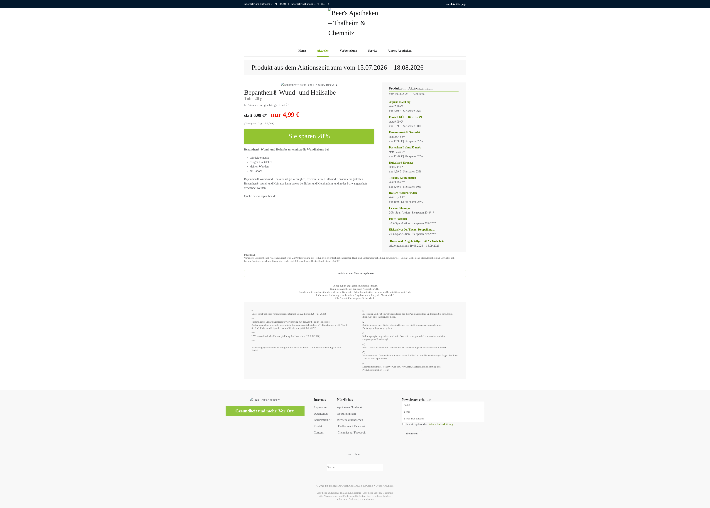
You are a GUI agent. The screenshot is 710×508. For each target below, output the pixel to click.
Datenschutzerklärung (440, 424)
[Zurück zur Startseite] (355, 26)
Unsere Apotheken (400, 50)
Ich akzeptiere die (429, 424)
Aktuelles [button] (323, 50)
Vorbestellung (348, 50)
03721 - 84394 (278, 4)
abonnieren (412, 433)
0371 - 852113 (321, 4)
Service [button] (372, 50)
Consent (318, 432)
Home (302, 50)
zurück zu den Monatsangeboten (355, 273)
